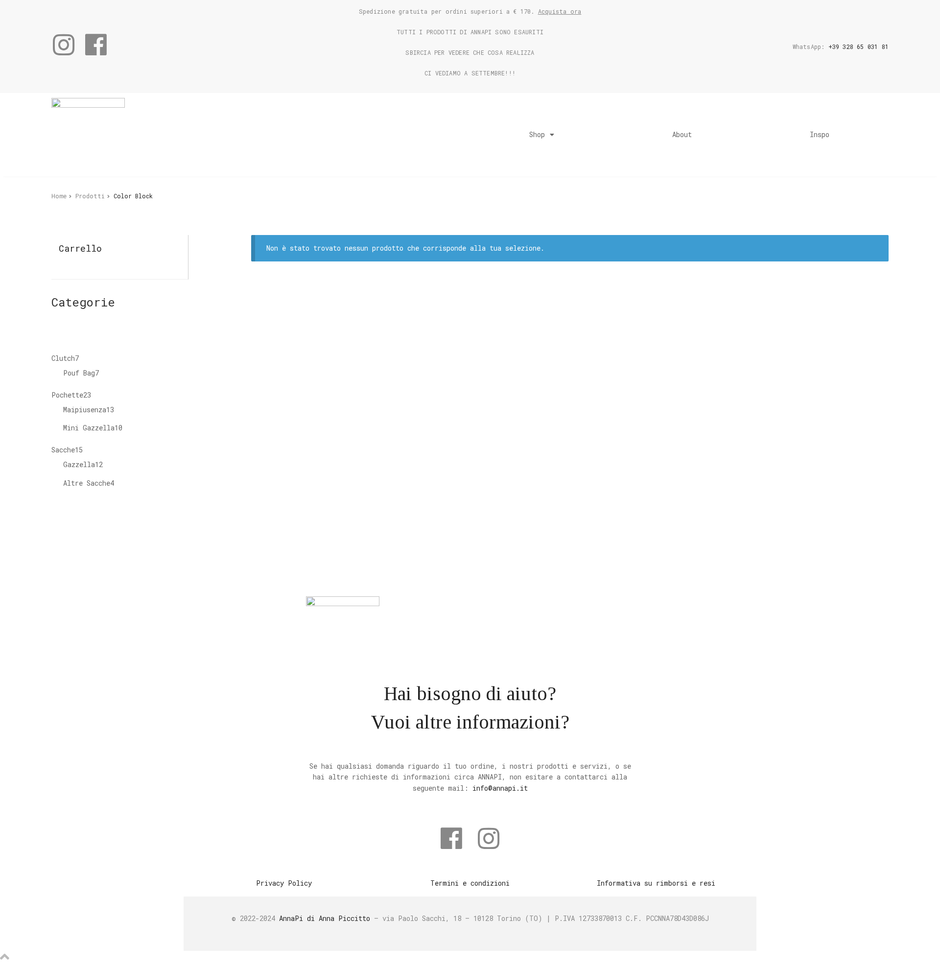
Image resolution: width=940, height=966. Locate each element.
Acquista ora (559, 11)
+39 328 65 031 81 (858, 46)
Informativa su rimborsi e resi (656, 883)
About (682, 134)
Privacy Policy (284, 883)
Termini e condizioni (470, 883)
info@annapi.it (500, 788)
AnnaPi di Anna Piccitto (324, 918)
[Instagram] (63, 44)
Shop (537, 134)
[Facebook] (96, 44)
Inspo (819, 134)
